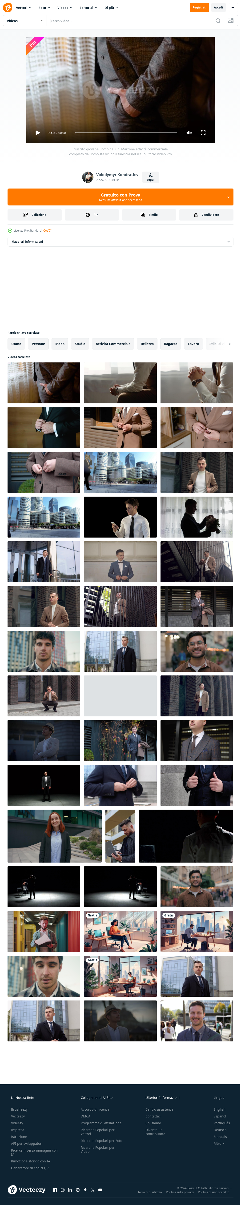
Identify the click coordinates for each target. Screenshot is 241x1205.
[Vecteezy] (7, 7)
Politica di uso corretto (210, 1192)
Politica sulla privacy (176, 1192)
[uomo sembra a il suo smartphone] (120, 517)
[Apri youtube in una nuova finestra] (100, 1190)
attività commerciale (113, 343)
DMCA (84, 1116)
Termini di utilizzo (146, 1192)
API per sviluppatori (26, 1143)
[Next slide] (222, 343)
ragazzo (170, 343)
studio (80, 343)
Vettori (21, 7)
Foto (42, 7)
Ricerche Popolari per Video (96, 1153)
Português (219, 1123)
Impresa (17, 1130)
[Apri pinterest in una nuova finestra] (78, 1190)
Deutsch (217, 1130)
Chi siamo (151, 1123)
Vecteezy (17, 1116)
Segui (149, 180)
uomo (16, 343)
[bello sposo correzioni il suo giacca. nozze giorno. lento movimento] (120, 561)
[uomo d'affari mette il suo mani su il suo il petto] (120, 695)
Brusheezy (19, 1109)
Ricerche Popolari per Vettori (96, 1132)
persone (38, 343)
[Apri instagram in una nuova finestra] (62, 1190)
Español (217, 1116)
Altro (214, 1143)
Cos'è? (47, 231)
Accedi (215, 7)
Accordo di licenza (93, 1109)
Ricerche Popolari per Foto (96, 1142)
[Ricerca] (214, 21)
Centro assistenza (157, 1109)
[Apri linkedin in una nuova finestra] (70, 1190)
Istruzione (19, 1136)
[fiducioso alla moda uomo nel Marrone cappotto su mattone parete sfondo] (44, 695)
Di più (109, 7)
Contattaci (151, 1116)
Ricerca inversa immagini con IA (31, 1152)
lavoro (193, 343)
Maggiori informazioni (27, 242)
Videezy (17, 1123)
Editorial (86, 7)
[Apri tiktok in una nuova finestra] (85, 1190)
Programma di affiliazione (99, 1123)
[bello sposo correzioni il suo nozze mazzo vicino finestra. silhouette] (197, 517)
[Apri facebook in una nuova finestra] (55, 1190)
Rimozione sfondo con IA (30, 1161)
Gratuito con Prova (118, 197)
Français (217, 1136)
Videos (62, 7)
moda (59, 343)
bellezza (147, 343)
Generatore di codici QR (29, 1168)
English (216, 1109)
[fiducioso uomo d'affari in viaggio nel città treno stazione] (197, 1020)
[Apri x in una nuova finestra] (93, 1190)
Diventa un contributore (153, 1132)
